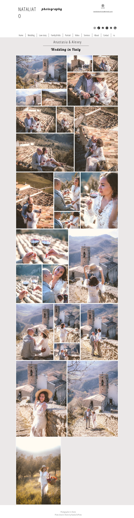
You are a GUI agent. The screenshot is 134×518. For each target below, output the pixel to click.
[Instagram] (94, 28)
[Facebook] (103, 28)
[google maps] (115, 28)
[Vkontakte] (107, 28)
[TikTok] (98, 28)
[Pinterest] (111, 28)
